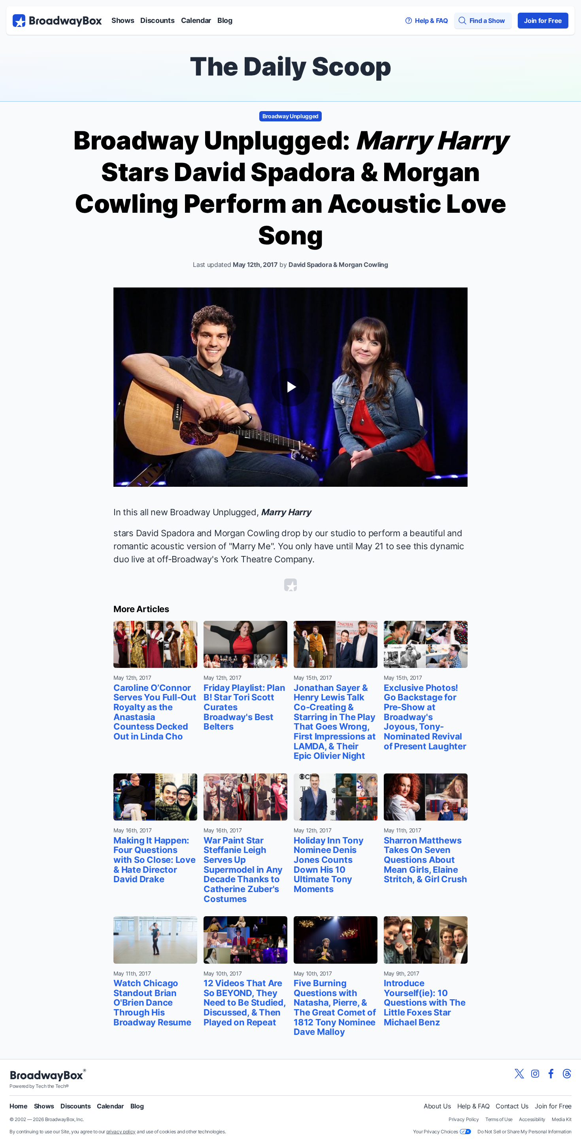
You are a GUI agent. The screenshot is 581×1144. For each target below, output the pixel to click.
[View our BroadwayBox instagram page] (535, 1073)
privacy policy (121, 1132)
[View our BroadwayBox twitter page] (519, 1073)
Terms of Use (499, 1119)
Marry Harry (286, 512)
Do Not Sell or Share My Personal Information (524, 1132)
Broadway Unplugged (290, 116)
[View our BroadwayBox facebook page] (551, 1073)
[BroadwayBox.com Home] (57, 20)
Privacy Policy (464, 1119)
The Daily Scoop (290, 66)
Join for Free (543, 21)
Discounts (157, 20)
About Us (437, 1106)
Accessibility (532, 1119)
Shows (122, 20)
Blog (224, 20)
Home (18, 1106)
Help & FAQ (473, 1106)
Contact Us (512, 1106)
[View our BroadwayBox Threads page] (567, 1073)
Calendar (196, 20)
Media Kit (562, 1119)
